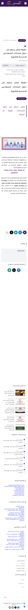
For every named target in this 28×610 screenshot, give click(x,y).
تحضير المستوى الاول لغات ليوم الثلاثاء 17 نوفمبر (13, 471)
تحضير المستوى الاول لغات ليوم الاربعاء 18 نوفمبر (13, 447)
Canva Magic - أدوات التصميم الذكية (16, 514)
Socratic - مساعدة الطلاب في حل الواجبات (14, 549)
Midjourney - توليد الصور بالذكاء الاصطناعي (14, 509)
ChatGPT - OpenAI (20, 506)
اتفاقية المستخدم (20, 568)
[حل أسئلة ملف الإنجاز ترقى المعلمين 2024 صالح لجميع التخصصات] (20, 393)
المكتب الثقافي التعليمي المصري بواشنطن (14, 486)
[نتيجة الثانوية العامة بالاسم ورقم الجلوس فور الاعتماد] (20, 427)
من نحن (22, 563)
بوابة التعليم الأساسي (19, 492)
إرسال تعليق (21, 250)
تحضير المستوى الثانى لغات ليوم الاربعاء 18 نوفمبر (13, 441)
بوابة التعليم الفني (20, 489)
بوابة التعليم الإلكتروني (19, 490)
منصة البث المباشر (19, 491)
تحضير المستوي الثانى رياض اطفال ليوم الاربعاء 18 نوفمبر (13, 453)
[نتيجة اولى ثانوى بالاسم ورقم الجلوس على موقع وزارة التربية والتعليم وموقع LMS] (20, 401)
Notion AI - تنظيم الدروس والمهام (16, 543)
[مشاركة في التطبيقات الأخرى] (7, 232)
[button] (20, 232)
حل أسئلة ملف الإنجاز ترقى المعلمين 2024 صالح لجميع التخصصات (9, 394)
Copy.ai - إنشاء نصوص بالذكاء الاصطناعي (14, 518)
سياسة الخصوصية (20, 570)
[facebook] (18, 270)
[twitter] (14, 270)
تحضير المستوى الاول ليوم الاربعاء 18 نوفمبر (14, 459)
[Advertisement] (14, 23)
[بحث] (2, 3)
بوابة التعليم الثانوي (19, 494)
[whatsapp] (9, 270)
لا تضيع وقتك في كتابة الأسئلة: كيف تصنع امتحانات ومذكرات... (9, 40)
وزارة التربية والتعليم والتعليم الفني (16, 485)
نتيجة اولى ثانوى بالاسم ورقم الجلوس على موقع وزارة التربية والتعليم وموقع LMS (8, 402)
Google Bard (21, 507)
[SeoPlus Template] (24, 603)
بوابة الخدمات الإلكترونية (18, 495)
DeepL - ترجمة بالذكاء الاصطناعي (16, 512)
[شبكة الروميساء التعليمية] (14, 3)
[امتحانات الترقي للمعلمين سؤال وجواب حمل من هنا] (20, 419)
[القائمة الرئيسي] (25, 3)
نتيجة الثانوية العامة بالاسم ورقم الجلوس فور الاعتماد (9, 428)
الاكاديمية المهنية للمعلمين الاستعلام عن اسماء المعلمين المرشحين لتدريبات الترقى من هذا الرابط (9, 411)
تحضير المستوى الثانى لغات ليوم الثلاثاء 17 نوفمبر (13, 465)
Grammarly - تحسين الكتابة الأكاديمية (15, 539)
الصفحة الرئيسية (20, 560)
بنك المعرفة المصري (19, 487)
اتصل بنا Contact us (20, 565)
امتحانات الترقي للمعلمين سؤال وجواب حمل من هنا (8, 419)
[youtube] (10, 607)
